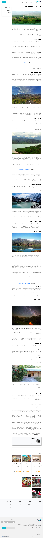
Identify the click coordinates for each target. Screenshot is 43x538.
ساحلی (20, 504)
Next (12, 464)
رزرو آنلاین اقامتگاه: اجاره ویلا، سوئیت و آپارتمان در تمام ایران (27, 2)
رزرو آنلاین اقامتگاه (35, 523)
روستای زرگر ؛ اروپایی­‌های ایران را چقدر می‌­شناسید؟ (24, 283)
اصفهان (10, 505)
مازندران (10, 504)
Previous (41, 465)
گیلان (10, 507)
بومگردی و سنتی (19, 510)
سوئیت (20, 505)
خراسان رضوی (9, 510)
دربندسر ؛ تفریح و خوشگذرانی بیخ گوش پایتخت (25, 169)
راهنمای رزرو (30, 505)
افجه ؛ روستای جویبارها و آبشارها (25, 62)
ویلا (20, 507)
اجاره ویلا (32, 523)
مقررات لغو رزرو (29, 504)
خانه (40, 4)
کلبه (20, 511)
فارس (10, 508)
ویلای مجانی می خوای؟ (38, 2)
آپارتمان (20, 508)
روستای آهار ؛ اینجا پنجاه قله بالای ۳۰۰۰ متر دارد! (25, 390)
